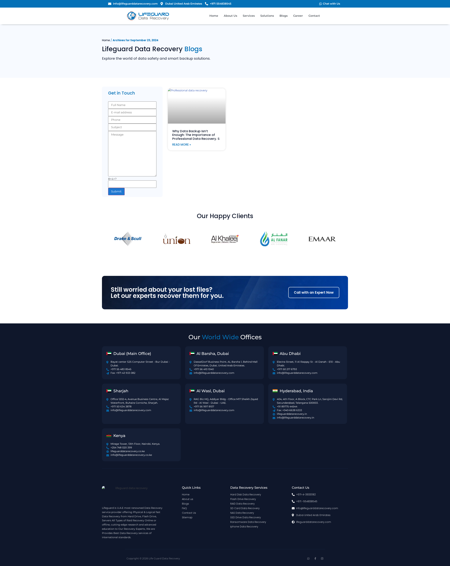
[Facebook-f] (315, 558)
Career (298, 15)
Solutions (267, 15)
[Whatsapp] (308, 558)
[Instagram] (322, 558)
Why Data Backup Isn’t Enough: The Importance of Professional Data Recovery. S (196, 135)
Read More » (181, 144)
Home (213, 15)
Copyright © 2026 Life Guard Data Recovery (153, 558)
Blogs (283, 15)
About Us (230, 15)
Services (249, 15)
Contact (314, 15)
